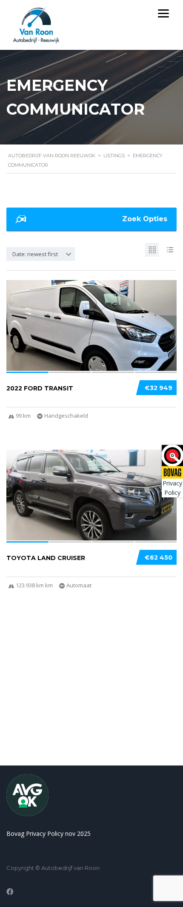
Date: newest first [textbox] (35, 254)
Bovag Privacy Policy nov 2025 (48, 833)
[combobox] (40, 254)
